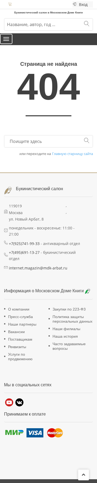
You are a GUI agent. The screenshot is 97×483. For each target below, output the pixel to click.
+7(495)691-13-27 (24, 257)
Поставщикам (20, 344)
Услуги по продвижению (20, 361)
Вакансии (16, 337)
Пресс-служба (20, 322)
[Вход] (74, 4)
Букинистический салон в (30, 12)
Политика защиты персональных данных (72, 324)
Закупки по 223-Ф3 (69, 314)
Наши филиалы (66, 334)
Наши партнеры (22, 329)
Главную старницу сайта (72, 159)
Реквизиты (17, 352)
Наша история (65, 341)
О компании (18, 314)
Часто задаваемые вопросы (69, 351)
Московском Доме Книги (60, 296)
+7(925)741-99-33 (24, 248)
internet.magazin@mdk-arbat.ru (38, 273)
